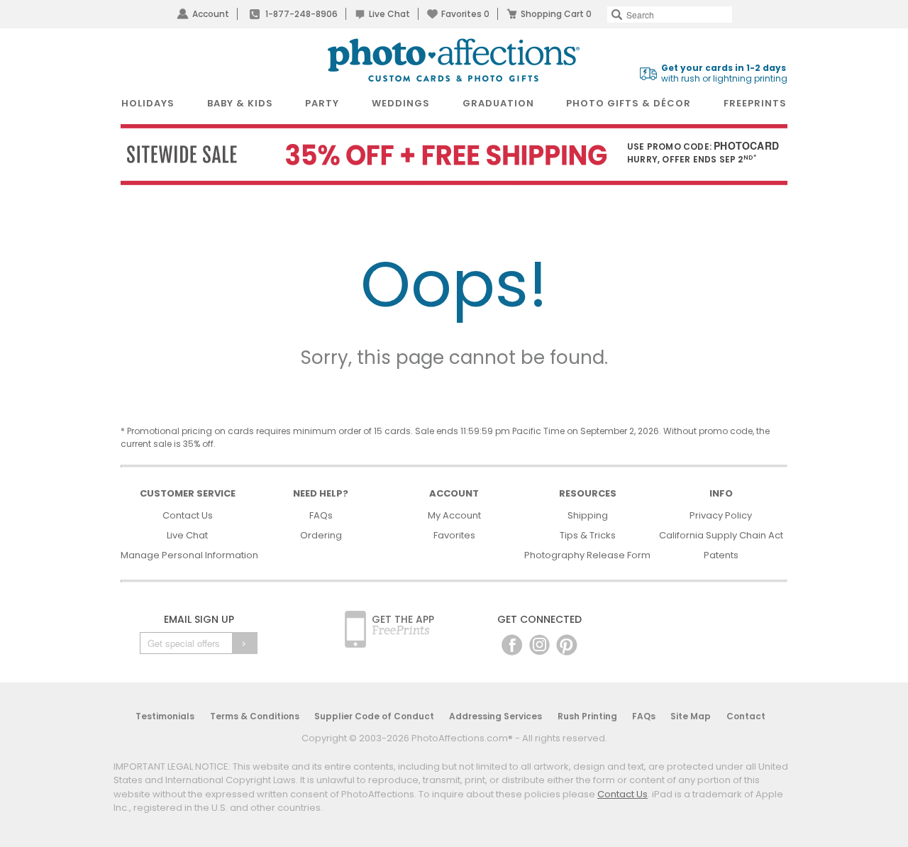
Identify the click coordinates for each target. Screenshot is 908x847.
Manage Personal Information (189, 555)
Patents (721, 555)
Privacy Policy (721, 515)
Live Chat (389, 14)
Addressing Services (495, 716)
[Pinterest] (567, 644)
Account (210, 14)
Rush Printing (587, 716)
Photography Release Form (587, 555)
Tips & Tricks (588, 535)
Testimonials (164, 716)
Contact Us (187, 515)
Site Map (690, 716)
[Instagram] (539, 644)
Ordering (321, 535)
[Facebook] (511, 644)
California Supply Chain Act (721, 535)
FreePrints (755, 103)
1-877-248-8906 (301, 14)
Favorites (465, 14)
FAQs (321, 515)
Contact (745, 716)
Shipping (588, 515)
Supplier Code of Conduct (374, 716)
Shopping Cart (556, 14)
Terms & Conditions (254, 716)
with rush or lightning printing (724, 73)
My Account (454, 515)
